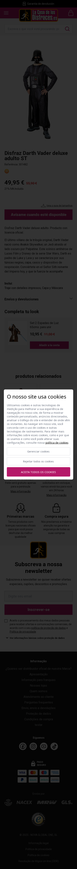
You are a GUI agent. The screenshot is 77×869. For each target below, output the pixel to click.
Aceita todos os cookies (38, 472)
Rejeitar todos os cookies (38, 461)
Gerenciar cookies (38, 451)
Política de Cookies (56, 442)
